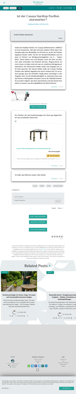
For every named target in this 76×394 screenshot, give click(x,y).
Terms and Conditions (63, 362)
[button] (29, 366)
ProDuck (38, 2)
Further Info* (44, 103)
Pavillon (42, 186)
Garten (49, 186)
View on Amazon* (54, 155)
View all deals (37, 107)
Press (63, 361)
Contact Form (12, 365)
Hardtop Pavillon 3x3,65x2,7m (38, 24)
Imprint (63, 366)
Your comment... (19, 196)
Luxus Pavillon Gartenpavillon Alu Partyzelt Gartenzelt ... (34, 148)
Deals (38, 362)
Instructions (38, 361)
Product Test (63, 359)
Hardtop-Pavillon (58, 186)
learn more (43, 249)
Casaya (35, 186)
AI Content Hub (38, 4)
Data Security (63, 364)
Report (54, 208)
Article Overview (38, 359)
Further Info (57, 158)
